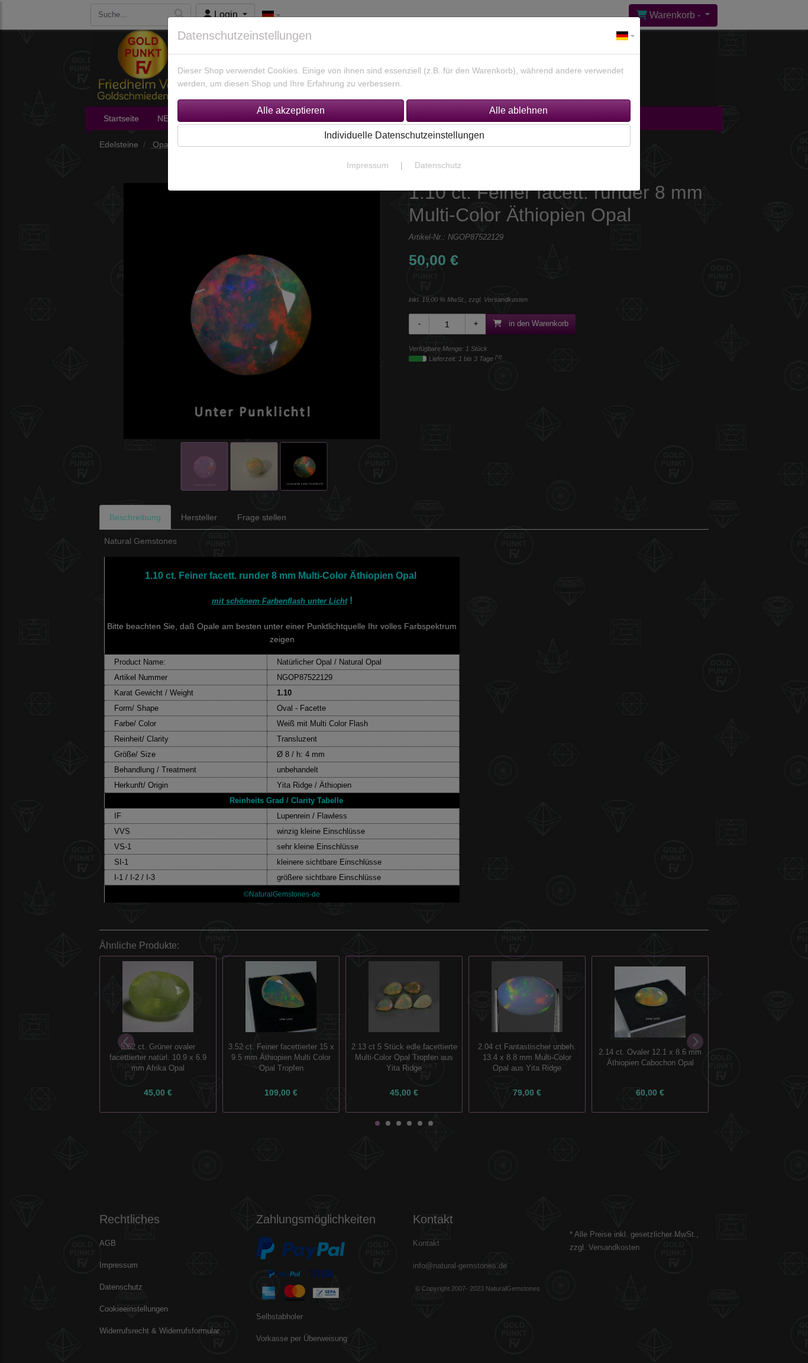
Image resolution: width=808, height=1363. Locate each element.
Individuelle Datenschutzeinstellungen (404, 135)
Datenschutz (438, 165)
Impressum (368, 165)
